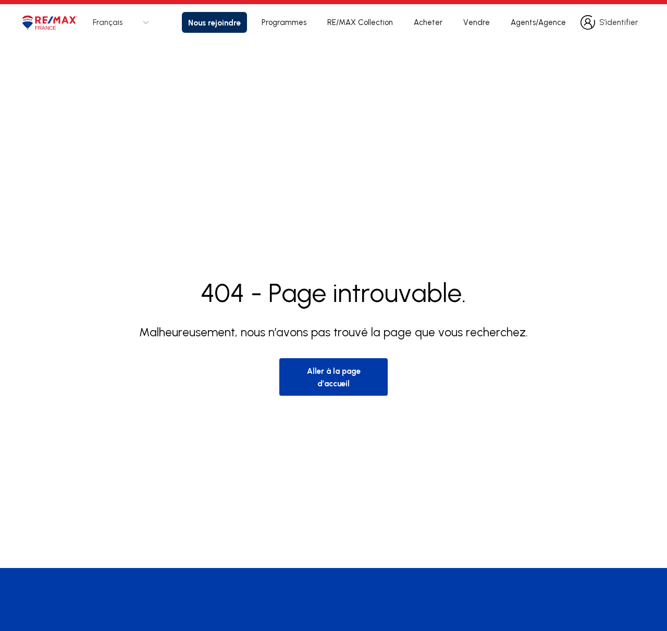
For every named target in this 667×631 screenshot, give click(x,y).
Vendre (476, 22)
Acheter (428, 22)
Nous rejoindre (214, 22)
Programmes (284, 22)
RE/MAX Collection (360, 22)
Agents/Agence (538, 22)
